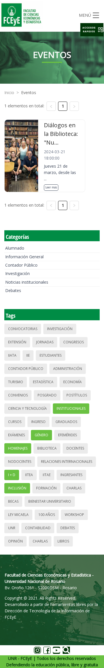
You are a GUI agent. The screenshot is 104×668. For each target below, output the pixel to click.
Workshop (74, 514)
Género (41, 435)
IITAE (47, 474)
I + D (11, 474)
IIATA (12, 355)
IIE (28, 355)
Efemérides (67, 435)
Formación (46, 488)
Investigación (17, 273)
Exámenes (16, 435)
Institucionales (71, 408)
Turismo (15, 381)
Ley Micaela (18, 514)
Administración (67, 368)
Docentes (75, 448)
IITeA (29, 474)
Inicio (9, 92)
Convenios (18, 395)
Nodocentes (19, 461)
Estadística (43, 381)
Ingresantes (71, 474)
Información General (24, 256)
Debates (13, 290)
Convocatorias (22, 328)
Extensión (17, 342)
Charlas (73, 488)
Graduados (66, 421)
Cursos (14, 421)
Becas (13, 501)
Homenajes (17, 448)
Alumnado (14, 248)
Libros (63, 541)
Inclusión (17, 488)
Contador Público (21, 265)
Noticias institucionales (26, 282)
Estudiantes (51, 355)
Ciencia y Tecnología (27, 408)
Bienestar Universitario (49, 501)
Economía (72, 381)
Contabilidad (38, 527)
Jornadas (44, 342)
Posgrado (47, 395)
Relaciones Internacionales (66, 461)
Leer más (51, 187)
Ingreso (38, 421)
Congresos (73, 342)
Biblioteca (47, 448)
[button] (91, 29)
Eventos (28, 92)
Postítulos (76, 395)
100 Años (46, 514)
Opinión (15, 541)
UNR (11, 527)
